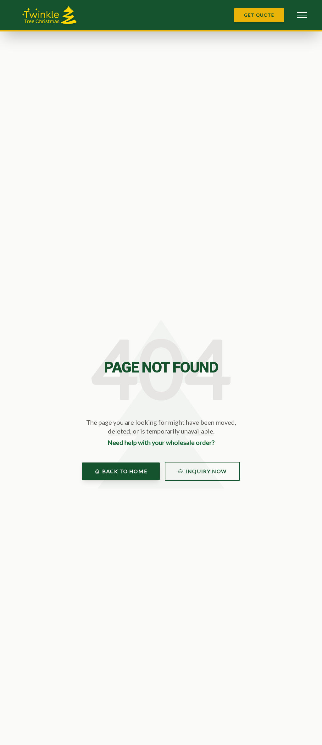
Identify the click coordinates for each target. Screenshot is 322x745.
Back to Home (124, 471)
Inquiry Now (206, 471)
